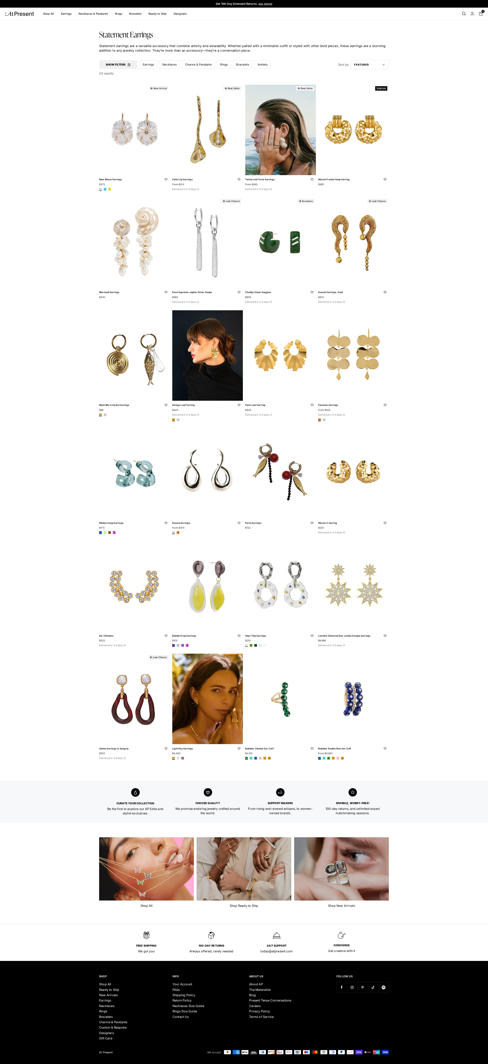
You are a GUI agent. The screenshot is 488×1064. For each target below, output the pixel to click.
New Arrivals (108, 995)
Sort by (343, 64)
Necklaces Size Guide (188, 1006)
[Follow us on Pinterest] (362, 987)
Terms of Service (261, 1017)
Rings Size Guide (185, 1011)
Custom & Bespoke (113, 1027)
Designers (180, 13)
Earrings (66, 13)
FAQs (176, 990)
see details (265, 3)
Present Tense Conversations (270, 1000)
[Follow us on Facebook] (341, 987)
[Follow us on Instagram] (352, 987)
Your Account (182, 984)
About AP (256, 984)
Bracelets (135, 13)
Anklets (263, 64)
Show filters (115, 64)
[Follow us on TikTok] (373, 987)
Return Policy (182, 1000)
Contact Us (181, 1017)
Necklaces (169, 64)
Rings (118, 13)
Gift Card (105, 1038)
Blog (252, 995)
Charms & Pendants (198, 64)
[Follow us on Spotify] (383, 987)
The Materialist (259, 990)
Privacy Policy (259, 1011)
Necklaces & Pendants (93, 13)
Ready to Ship (157, 13)
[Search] (464, 13)
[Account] (472, 13)
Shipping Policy (184, 995)
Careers (255, 1006)
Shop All (48, 13)
